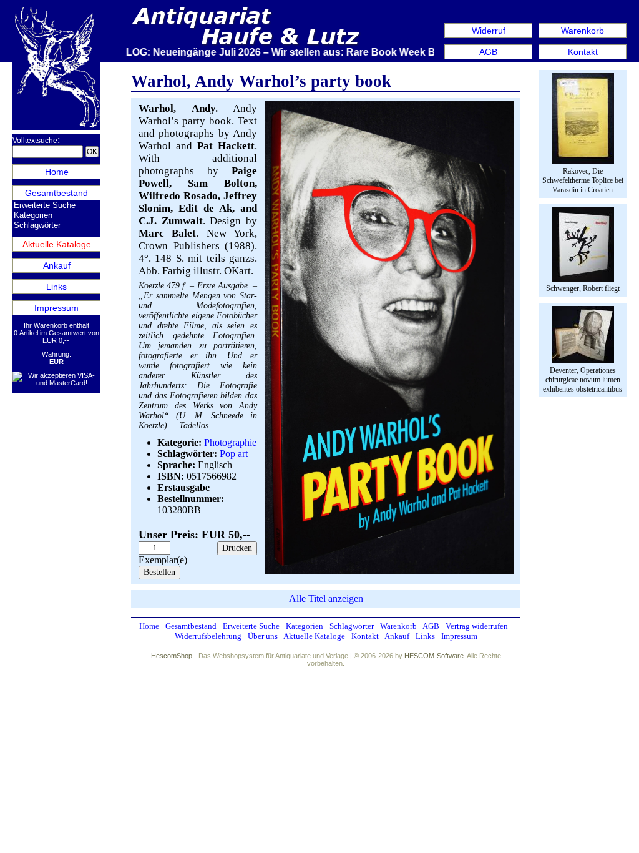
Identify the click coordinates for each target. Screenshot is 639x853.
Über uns (263, 636)
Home (57, 172)
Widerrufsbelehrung (208, 636)
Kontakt (583, 52)
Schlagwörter (37, 225)
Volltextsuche (34, 140)
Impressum (56, 308)
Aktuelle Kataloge (56, 244)
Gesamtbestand (56, 193)
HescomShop (171, 655)
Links (56, 287)
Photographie (230, 442)
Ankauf (57, 265)
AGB (488, 52)
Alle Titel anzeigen (326, 598)
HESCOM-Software (434, 655)
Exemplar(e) (163, 560)
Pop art (234, 453)
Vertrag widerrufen (477, 626)
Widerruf (488, 31)
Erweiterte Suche (45, 205)
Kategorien (33, 215)
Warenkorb (582, 31)
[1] (389, 571)
